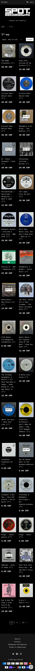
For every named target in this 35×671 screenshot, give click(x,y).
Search (17, 639)
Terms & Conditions (17, 647)
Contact (17, 642)
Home (2, 27)
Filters (29, 39)
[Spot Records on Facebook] (17, 654)
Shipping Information (17, 644)
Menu (5, 2)
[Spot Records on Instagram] (21, 654)
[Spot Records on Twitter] (13, 654)
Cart (31, 2)
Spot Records (18, 659)
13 (23, 622)
